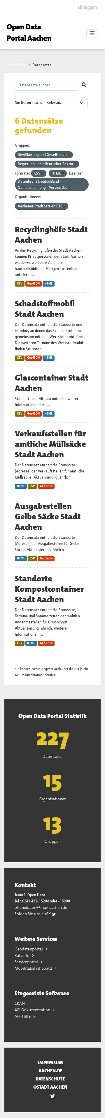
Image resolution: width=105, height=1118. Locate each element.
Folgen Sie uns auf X (33, 913)
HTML (48, 283)
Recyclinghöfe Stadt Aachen (51, 234)
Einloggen (87, 7)
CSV (19, 283)
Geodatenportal (29, 949)
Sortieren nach (28, 103)
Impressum (50, 1063)
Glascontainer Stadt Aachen (51, 383)
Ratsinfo (22, 955)
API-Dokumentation (29, 675)
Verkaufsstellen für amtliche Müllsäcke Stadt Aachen (50, 444)
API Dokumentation (33, 1009)
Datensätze (42, 65)
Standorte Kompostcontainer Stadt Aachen (49, 589)
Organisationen (52, 798)
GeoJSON (33, 283)
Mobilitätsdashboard (34, 968)
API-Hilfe (23, 1016)
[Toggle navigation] (92, 33)
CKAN (20, 1003)
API (76, 669)
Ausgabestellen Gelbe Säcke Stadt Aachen (48, 516)
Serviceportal (27, 961)
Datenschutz (50, 1079)
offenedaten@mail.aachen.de (41, 907)
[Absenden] (84, 85)
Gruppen (53, 841)
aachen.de (50, 1071)
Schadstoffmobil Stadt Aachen (45, 308)
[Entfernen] (69, 155)
